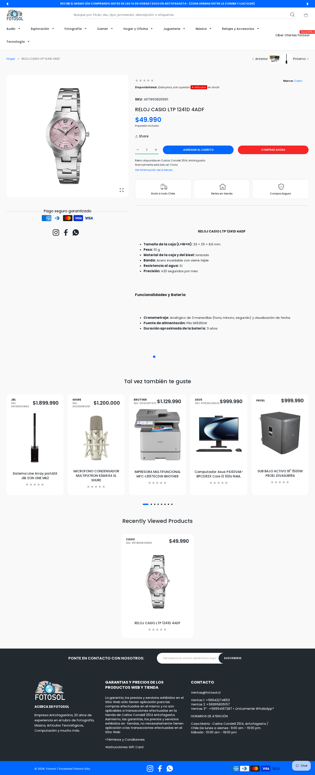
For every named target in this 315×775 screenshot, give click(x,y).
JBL (20, 403)
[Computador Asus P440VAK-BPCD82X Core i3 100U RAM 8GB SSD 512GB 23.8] (218, 434)
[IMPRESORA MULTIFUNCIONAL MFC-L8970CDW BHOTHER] (157, 434)
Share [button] (143, 136)
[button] (7, 4)
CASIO (139, 541)
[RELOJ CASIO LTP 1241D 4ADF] (157, 582)
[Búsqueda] (292, 14)
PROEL (260, 400)
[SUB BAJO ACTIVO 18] (280, 433)
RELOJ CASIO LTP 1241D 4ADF (157, 623)
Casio (298, 81)
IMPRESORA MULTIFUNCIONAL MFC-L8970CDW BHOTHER (158, 474)
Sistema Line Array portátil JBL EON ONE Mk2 (35, 475)
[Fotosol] (15, 15)
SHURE (81, 403)
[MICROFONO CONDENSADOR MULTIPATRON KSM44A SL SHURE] (96, 437)
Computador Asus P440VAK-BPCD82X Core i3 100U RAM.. (219, 474)
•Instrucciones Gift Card (124, 747)
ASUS (207, 401)
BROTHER (145, 401)
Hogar (10, 59)
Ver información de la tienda (153, 170)
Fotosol (51, 769)
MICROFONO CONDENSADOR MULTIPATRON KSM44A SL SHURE (96, 475)
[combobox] (185, 15)
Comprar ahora (273, 150)
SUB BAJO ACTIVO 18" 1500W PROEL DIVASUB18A (280, 473)
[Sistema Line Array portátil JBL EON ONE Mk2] (35, 437)
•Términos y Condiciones (125, 739)
